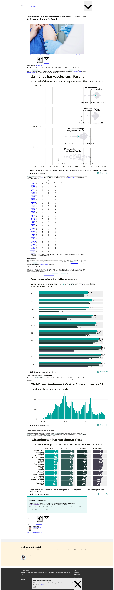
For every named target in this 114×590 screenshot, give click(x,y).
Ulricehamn (33, 245)
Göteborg (33, 199)
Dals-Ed (33, 190)
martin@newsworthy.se (37, 527)
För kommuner (76, 576)
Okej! (35, 586)
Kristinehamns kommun (49, 275)
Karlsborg (33, 206)
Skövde (33, 227)
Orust (33, 222)
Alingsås (33, 185)
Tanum (33, 234)
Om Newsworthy (76, 572)
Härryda (33, 205)
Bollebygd (33, 187)
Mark (33, 216)
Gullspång (33, 198)
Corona (35, 21)
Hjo (33, 203)
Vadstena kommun (74, 263)
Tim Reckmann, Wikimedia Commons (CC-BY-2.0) (41, 54)
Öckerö (33, 253)
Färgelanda (33, 195)
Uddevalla (33, 244)
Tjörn (33, 238)
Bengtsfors (33, 186)
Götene (33, 200)
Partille (33, 224)
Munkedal (33, 219)
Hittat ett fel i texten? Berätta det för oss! (34, 532)
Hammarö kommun (77, 71)
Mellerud (33, 218)
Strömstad (33, 231)
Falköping (33, 193)
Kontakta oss (23, 577)
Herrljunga (33, 202)
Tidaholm (33, 237)
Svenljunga (33, 232)
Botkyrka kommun (31, 72)
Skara (33, 225)
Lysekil (33, 213)
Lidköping (33, 211)
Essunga (33, 192)
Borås (33, 189)
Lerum (33, 209)
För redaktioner (77, 574)
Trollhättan (33, 241)
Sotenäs (33, 228)
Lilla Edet (33, 212)
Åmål (33, 251)
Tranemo (33, 240)
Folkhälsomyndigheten (34, 504)
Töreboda (33, 242)
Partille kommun (30, 21)
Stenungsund (33, 229)
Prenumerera (23, 562)
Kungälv (33, 208)
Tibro (33, 235)
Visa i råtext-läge (39, 65)
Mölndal (33, 221)
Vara (33, 247)
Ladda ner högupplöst (79, 54)
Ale (33, 183)
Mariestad (33, 215)
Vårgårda (33, 248)
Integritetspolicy (44, 584)
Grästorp (33, 196)
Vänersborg (33, 250)
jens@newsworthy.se (30, 556)
